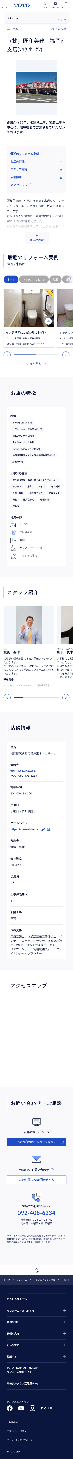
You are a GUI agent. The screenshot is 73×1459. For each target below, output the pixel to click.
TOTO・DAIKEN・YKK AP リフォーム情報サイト (22, 1370)
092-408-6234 (36, 1213)
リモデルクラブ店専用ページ (23, 1383)
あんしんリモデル (17, 1299)
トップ (7, 1280)
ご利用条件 (12, 1422)
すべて (11, 279)
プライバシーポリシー (17, 1431)
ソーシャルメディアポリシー (21, 1440)
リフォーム (21, 1280)
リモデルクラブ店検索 (44, 1280)
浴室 (55, 279)
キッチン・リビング (34, 279)
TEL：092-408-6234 (23, 771)
